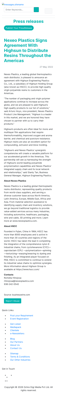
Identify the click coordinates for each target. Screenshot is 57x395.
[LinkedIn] (14, 375)
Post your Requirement (21, 315)
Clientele (14, 330)
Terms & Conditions (20, 356)
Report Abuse (12, 301)
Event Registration (19, 318)
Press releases (28, 21)
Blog (12, 338)
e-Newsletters (17, 333)
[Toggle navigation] (48, 11)
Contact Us (16, 348)
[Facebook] (8, 375)
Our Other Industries (20, 359)
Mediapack (15, 327)
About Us (15, 345)
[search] (36, 9)
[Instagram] (8, 380)
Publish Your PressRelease (19, 28)
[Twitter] (11, 377)
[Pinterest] (9, 380)
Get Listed (15, 324)
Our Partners (16, 342)
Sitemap (14, 353)
